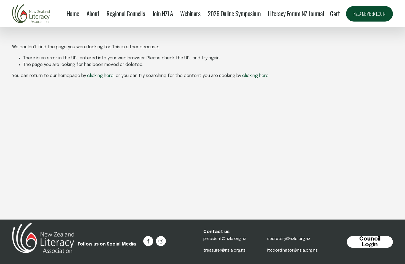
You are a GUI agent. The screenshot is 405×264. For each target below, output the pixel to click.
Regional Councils (126, 13)
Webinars (190, 13)
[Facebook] (148, 241)
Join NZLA (162, 13)
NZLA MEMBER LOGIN (369, 13)
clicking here (100, 75)
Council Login (369, 242)
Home (73, 13)
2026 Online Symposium (234, 13)
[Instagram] (161, 241)
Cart (335, 14)
